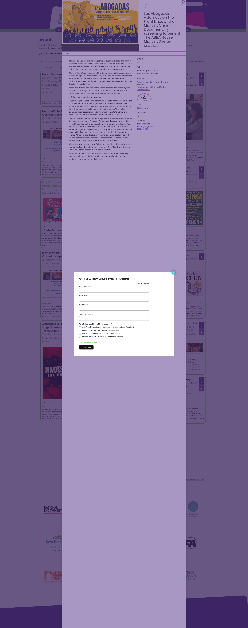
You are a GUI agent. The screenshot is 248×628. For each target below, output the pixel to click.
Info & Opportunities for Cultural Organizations (101, 333)
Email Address (85, 286)
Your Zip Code (86, 314)
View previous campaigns (89, 342)
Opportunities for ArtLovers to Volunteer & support (102, 337)
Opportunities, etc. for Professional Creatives (100, 330)
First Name (83, 296)
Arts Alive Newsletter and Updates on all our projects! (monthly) (108, 327)
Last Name (83, 305)
